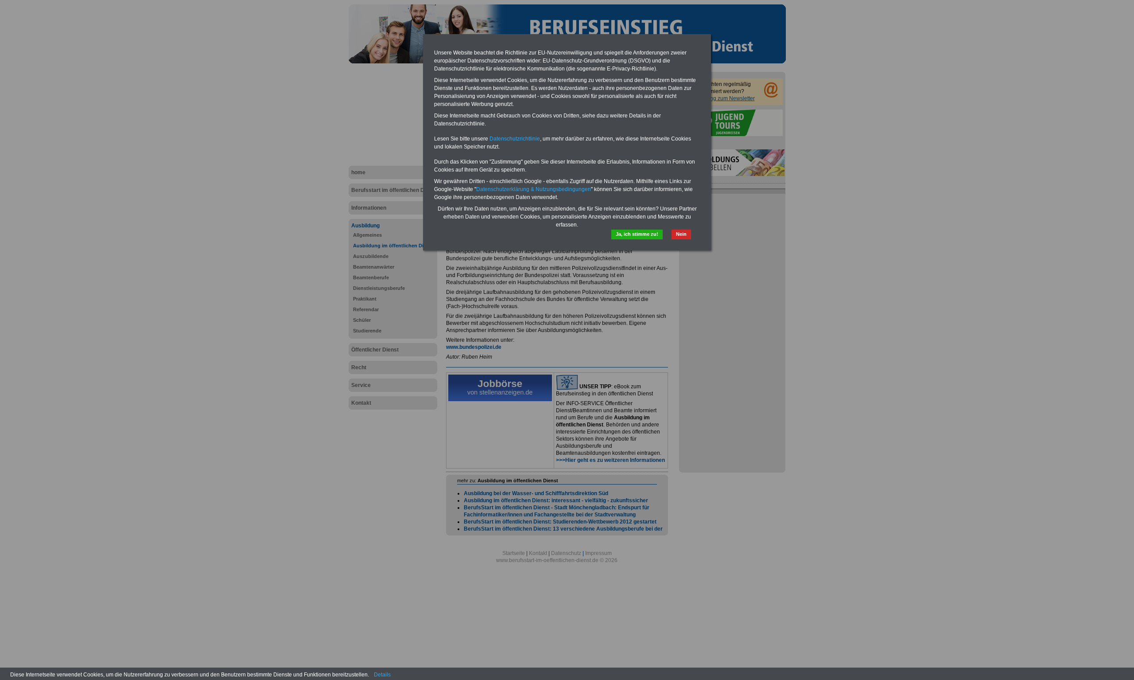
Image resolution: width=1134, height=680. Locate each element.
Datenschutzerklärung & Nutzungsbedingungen (533, 189)
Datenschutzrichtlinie (514, 139)
